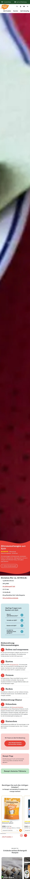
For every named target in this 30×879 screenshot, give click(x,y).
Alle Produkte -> (7, 837)
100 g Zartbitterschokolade (10, 598)
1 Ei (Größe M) (6, 592)
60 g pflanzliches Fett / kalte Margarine (14, 595)
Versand (9, 827)
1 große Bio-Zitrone (8, 580)
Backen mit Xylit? (11, 625)
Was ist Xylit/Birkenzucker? (12, 615)
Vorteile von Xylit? (12, 620)
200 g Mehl (6, 583)
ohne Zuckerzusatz (10, 566)
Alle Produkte (7, 11)
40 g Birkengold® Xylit (9, 586)
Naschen (15, 11)
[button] (20, 830)
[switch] (26, 877)
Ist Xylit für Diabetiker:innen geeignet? (11, 631)
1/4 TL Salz (6, 589)
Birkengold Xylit (14, 664)
